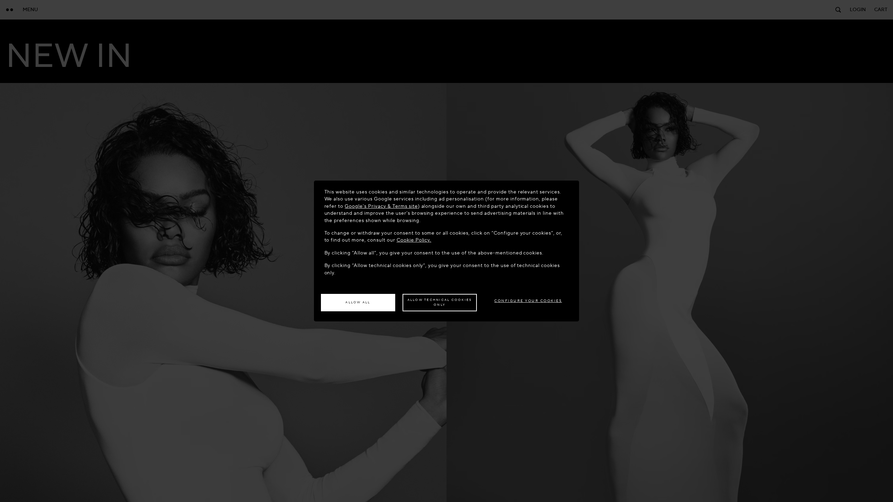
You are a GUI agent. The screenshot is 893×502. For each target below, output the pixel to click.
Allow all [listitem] (357, 302)
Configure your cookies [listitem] (528, 300)
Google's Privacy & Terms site (381, 206)
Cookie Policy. (414, 240)
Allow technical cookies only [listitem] (439, 302)
